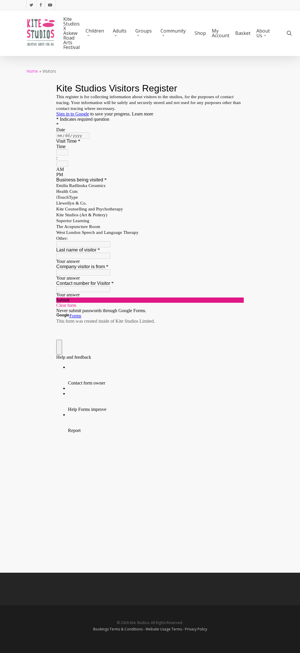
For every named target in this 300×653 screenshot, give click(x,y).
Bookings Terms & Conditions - (119, 629)
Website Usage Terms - (165, 629)
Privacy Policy (196, 629)
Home (32, 71)
